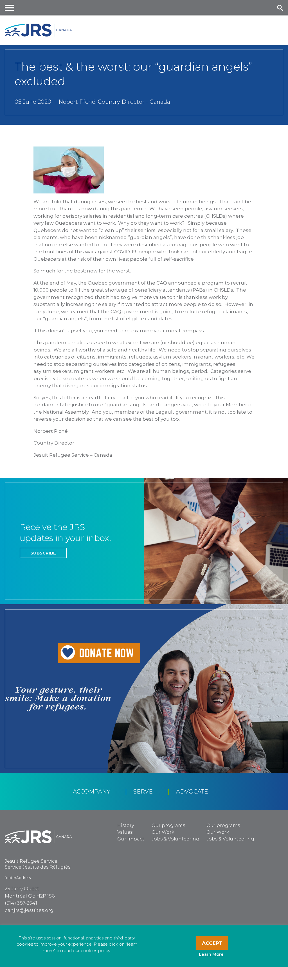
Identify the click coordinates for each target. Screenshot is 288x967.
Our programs (168, 825)
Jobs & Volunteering (175, 839)
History (125, 825)
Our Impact (130, 839)
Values (124, 832)
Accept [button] (212, 943)
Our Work (163, 832)
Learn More (211, 954)
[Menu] (9, 7)
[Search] (280, 7)
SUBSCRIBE (43, 553)
